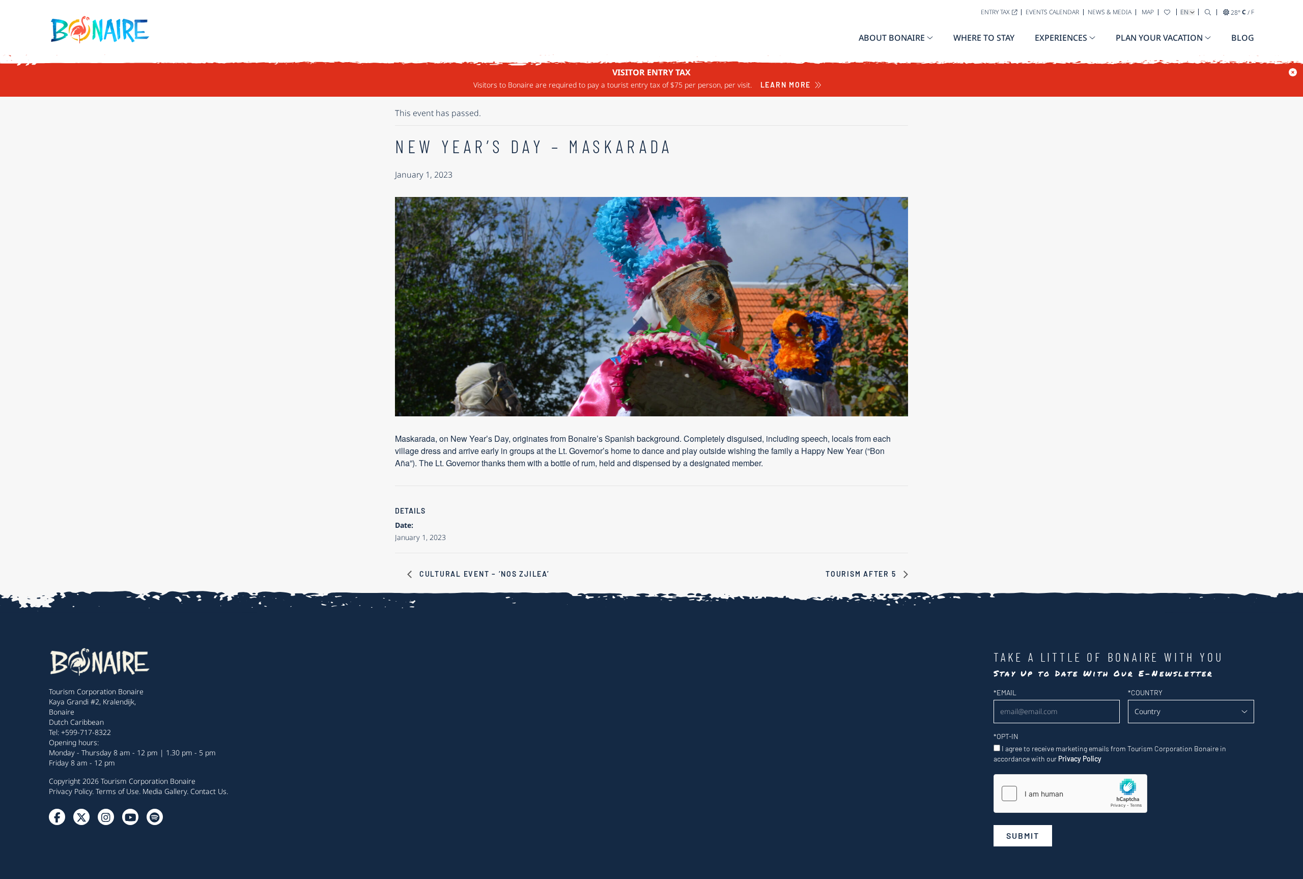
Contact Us (208, 791)
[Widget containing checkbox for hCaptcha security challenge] (1070, 793)
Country (1145, 692)
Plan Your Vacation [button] (1159, 37)
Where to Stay (983, 37)
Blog (1242, 37)
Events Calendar (1052, 12)
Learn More (785, 84)
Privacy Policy (70, 791)
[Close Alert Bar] (1293, 72)
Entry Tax (995, 12)
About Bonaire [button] (892, 37)
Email (1005, 692)
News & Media (1109, 12)
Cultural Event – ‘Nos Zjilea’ (483, 574)
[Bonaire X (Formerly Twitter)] (57, 817)
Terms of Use (117, 791)
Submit (1022, 835)
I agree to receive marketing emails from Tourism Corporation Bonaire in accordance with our (1110, 753)
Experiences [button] (1061, 37)
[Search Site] (1208, 12)
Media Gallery (165, 791)
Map (1148, 12)
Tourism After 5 (862, 574)
